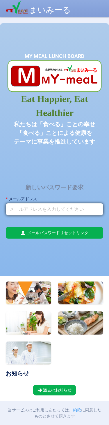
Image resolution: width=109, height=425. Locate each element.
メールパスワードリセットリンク (57, 232)
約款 (77, 410)
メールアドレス (23, 199)
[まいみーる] (35, 3)
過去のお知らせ (57, 390)
